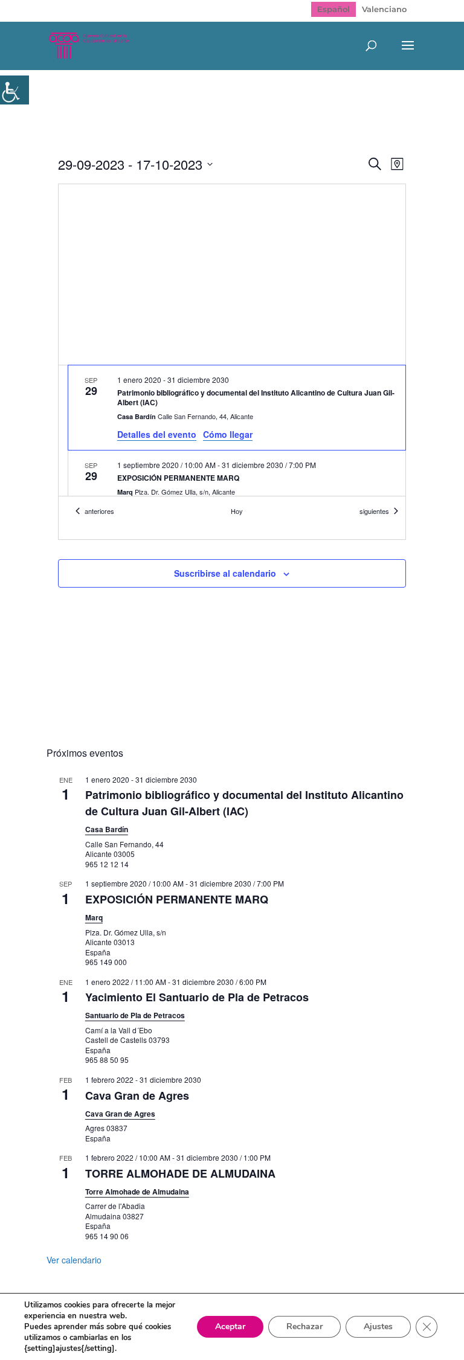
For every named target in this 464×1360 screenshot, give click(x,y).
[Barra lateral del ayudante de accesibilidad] (14, 89)
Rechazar (304, 1326)
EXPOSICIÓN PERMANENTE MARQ (176, 899)
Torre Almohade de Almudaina (137, 1191)
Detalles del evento (156, 434)
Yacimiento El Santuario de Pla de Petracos (197, 997)
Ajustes (378, 1326)
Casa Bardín (106, 829)
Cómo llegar (228, 434)
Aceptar (230, 1326)
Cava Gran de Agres (137, 1095)
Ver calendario (74, 1260)
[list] (231, 430)
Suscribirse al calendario (225, 573)
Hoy (237, 511)
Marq (94, 917)
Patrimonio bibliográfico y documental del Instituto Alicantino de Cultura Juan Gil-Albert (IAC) (244, 803)
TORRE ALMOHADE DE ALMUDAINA (180, 1173)
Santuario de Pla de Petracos (135, 1015)
